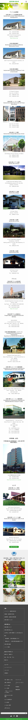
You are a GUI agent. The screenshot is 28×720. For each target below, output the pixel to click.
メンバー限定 (7, 647)
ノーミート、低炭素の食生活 (10, 611)
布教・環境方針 (8, 682)
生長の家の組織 (7, 644)
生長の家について (8, 627)
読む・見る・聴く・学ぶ (9, 657)
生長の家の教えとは (8, 629)
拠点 (5, 635)
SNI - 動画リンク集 (8, 679)
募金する (6, 660)
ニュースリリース (8, 667)
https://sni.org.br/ (14, 308)
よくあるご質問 (8, 705)
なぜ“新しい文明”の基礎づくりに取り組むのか (13, 632)
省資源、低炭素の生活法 (9, 614)
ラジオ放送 (7, 702)
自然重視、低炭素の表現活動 (10, 616)
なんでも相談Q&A (8, 699)
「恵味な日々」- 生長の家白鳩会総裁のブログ (13, 641)
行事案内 (6, 673)
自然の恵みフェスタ (8, 619)
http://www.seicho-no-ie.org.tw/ (14, 479)
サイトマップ (18, 679)
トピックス (6, 670)
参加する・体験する (8, 654)
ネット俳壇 (7, 688)
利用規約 (17, 686)
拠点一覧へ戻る (14, 546)
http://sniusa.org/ (14, 38)
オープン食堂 (7, 685)
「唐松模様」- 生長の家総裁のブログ (11, 638)
